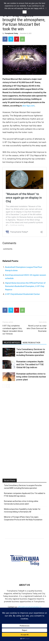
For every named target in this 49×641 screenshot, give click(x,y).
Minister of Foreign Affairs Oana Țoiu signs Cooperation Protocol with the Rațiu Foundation (23, 518)
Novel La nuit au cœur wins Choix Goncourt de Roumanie (36, 328)
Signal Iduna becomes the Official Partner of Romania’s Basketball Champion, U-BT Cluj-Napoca (25, 286)
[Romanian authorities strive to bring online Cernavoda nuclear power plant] (9, 376)
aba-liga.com (28, 105)
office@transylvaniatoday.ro (29, 607)
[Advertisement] (24, 443)
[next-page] (8, 386)
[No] (46, 8)
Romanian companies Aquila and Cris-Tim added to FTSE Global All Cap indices (30, 364)
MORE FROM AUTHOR (31, 343)
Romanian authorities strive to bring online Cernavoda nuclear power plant (31, 376)
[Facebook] (5, 39)
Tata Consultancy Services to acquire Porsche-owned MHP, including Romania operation (30, 352)
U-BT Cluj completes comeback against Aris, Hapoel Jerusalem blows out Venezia (13, 330)
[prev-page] (4, 386)
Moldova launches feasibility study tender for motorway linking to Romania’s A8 (22, 510)
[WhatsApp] (22, 39)
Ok (24, 12)
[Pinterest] (16, 39)
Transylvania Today (11, 33)
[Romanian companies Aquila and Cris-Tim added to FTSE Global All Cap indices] (9, 364)
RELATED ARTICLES (12, 343)
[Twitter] (10, 39)
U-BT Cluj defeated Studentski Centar (22, 294)
